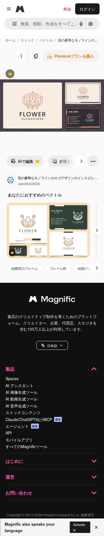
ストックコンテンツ (23, 412)
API (9, 433)
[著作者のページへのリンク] (11, 180)
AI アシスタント (20, 385)
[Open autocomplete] (12, 24)
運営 (10, 477)
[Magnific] (52, 300)
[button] (52, 345)
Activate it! (79, 527)
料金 (67, 9)
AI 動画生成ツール (21, 399)
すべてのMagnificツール (26, 446)
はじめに (14, 461)
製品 (10, 369)
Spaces (12, 378)
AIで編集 (22, 162)
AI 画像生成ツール (21, 392)
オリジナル (38, 74)
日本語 (52, 345)
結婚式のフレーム (24, 268)
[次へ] (81, 161)
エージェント (22, 426)
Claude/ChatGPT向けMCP (33, 419)
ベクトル (46, 40)
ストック (27, 40)
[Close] (96, 527)
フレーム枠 (58, 268)
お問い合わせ (19, 493)
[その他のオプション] (21, 56)
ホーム (11, 40)
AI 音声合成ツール (21, 406)
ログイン (87, 9)
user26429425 (29, 183)
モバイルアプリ (19, 439)
